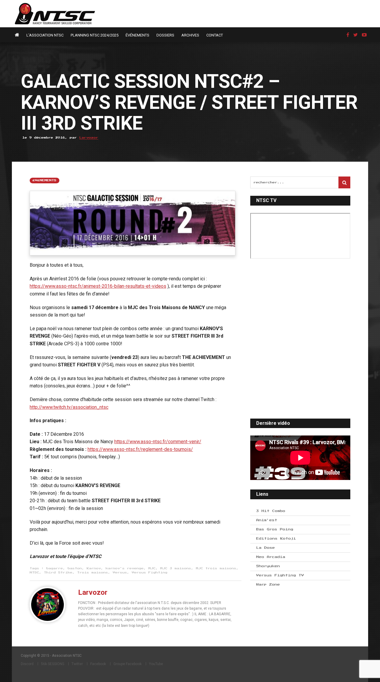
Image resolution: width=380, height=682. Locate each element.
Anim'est (266, 520)
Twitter (77, 664)
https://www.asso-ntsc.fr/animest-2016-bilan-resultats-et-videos (98, 286)
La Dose (265, 547)
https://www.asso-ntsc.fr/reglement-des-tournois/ (140, 449)
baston (75, 568)
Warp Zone (268, 584)
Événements (137, 35)
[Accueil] (18, 34)
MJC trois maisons (216, 568)
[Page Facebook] (348, 35)
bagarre (54, 568)
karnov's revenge (125, 568)
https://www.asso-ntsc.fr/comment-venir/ (157, 441)
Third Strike (58, 572)
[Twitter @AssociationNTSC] (355, 35)
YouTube (156, 664)
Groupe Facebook (127, 664)
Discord (27, 664)
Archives (190, 35)
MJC (152, 568)
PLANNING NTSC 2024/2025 (94, 35)
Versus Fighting (149, 572)
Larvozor (88, 137)
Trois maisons (92, 572)
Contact (214, 35)
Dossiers (165, 35)
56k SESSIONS (52, 664)
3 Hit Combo (270, 511)
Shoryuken (268, 566)
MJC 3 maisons (175, 568)
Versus (120, 572)
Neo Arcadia (270, 557)
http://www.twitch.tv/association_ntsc (69, 407)
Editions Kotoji (276, 538)
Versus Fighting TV (280, 575)
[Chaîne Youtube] (364, 35)
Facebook (98, 664)
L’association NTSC (45, 35)
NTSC (34, 572)
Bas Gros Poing (274, 529)
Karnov (94, 568)
